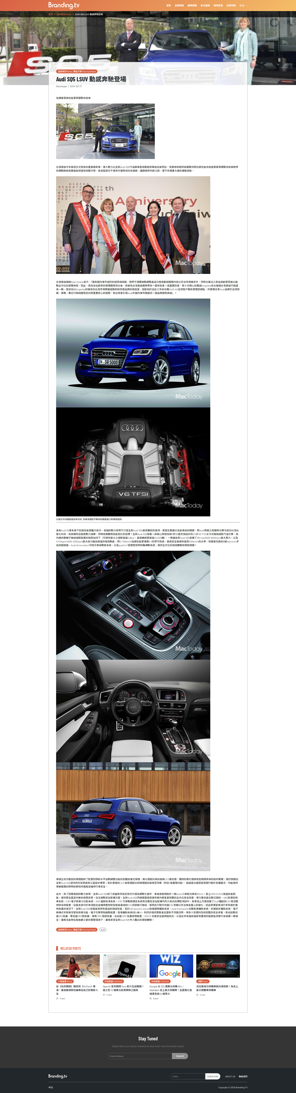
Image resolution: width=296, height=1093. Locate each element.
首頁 (168, 5)
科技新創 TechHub (113, 981)
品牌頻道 (179, 5)
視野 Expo (203, 981)
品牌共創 (231, 5)
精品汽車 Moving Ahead (84, 71)
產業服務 (192, 5)
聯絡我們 (243, 1076)
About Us (230, 1076)
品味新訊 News (65, 71)
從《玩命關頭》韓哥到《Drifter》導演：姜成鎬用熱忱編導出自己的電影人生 (77, 990)
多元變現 (205, 5)
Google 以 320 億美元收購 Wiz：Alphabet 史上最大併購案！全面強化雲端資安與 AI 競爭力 (171, 990)
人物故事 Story (65, 981)
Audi (103, 929)
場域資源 (218, 5)
